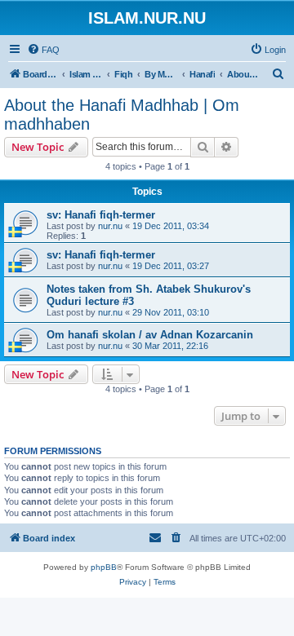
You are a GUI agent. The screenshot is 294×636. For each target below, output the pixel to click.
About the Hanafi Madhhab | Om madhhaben (121, 114)
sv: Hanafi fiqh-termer (101, 215)
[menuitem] (43, 50)
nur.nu (110, 226)
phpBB (104, 567)
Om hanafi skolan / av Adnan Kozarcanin (150, 335)
